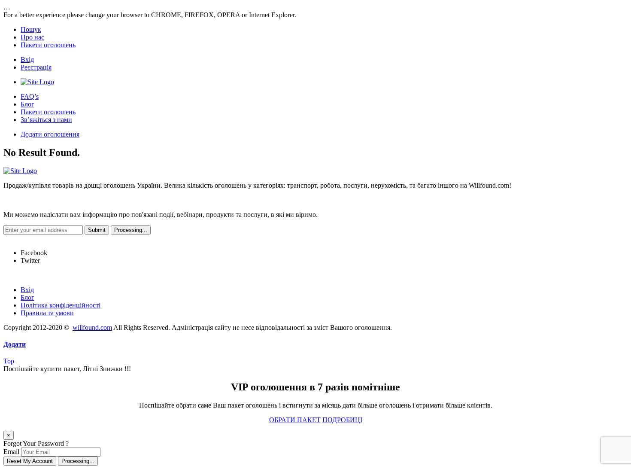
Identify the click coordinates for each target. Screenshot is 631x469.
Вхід (27, 59)
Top (8, 361)
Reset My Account (30, 461)
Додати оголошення (50, 134)
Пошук (31, 29)
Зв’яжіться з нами (46, 119)
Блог (27, 104)
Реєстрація (36, 67)
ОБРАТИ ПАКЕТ (295, 419)
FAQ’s (30, 96)
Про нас (32, 37)
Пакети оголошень (48, 45)
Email (11, 451)
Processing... (77, 461)
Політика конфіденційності (60, 305)
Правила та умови (47, 313)
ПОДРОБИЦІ (342, 419)
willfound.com (92, 327)
